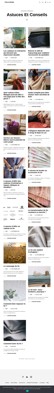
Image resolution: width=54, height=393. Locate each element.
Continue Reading (11, 64)
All (27, 19)
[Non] (52, 389)
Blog (48, 382)
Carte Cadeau (14, 382)
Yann (6, 57)
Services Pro (22, 382)
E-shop (7, 382)
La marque (42, 382)
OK (27, 390)
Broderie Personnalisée (32, 382)
